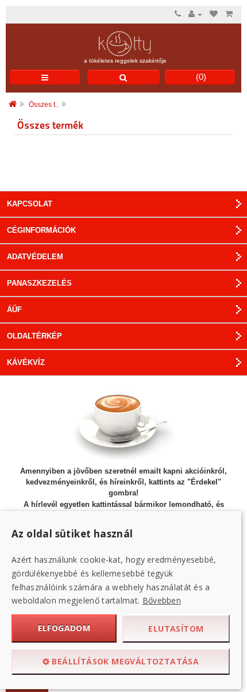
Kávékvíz (26, 362)
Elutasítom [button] (175, 628)
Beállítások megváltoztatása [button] (124, 661)
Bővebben (161, 600)
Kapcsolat (29, 203)
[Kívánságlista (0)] (214, 14)
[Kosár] (229, 14)
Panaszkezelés (39, 283)
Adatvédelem (35, 256)
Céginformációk (41, 230)
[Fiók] (195, 14)
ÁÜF (14, 309)
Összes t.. (44, 105)
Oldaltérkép (34, 336)
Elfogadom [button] (64, 627)
